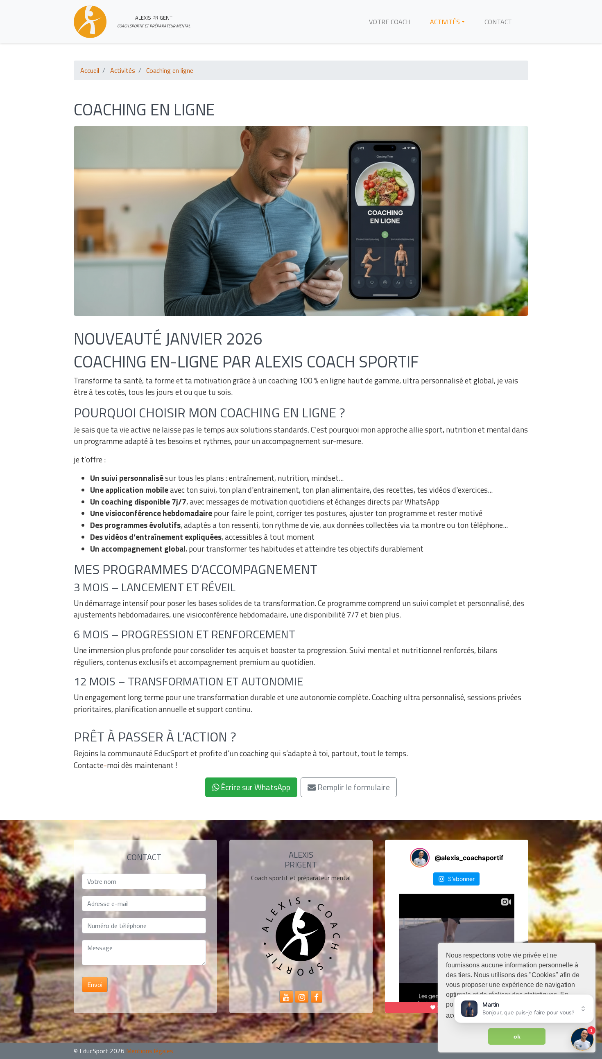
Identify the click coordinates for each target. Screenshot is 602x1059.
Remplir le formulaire (353, 787)
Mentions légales (149, 1051)
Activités (445, 22)
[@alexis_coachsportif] (420, 857)
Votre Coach (389, 22)
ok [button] (517, 1036)
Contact (498, 22)
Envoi (94, 984)
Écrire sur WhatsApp (254, 787)
